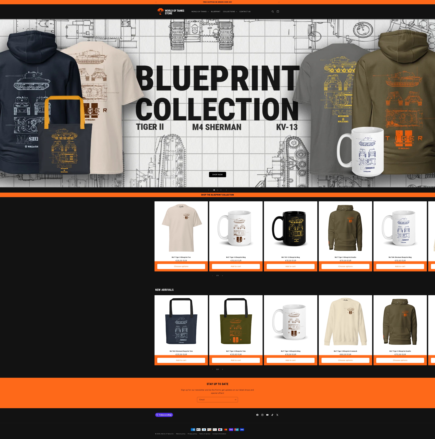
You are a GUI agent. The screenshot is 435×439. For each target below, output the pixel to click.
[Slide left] (212, 275)
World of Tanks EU (167, 434)
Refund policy (180, 434)
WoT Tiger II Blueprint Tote (236, 351)
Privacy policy (192, 434)
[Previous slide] (208, 190)
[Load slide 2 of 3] (217, 190)
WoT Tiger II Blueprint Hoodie (345, 257)
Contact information (219, 434)
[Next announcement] (279, 2)
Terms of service (204, 434)
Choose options (181, 266)
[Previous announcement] (155, 2)
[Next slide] (226, 190)
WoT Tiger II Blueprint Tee (181, 257)
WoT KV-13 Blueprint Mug (291, 257)
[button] (200, 11)
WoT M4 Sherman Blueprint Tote (181, 351)
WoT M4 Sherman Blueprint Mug (400, 257)
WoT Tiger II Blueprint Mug (236, 257)
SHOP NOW (217, 174)
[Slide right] (222, 275)
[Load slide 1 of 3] (214, 190)
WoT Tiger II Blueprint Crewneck (345, 351)
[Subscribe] (235, 399)
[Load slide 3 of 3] (221, 190)
